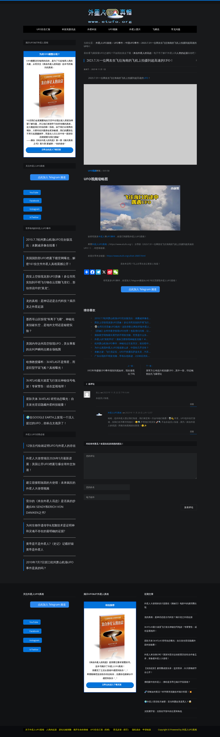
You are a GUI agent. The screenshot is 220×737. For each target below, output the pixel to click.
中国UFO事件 (132, 42)
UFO (102, 52)
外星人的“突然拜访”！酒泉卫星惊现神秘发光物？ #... (121, 339)
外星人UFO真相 (103, 42)
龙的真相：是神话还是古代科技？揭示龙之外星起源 (168, 617)
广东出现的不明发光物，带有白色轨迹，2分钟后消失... (122, 355)
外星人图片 (135, 29)
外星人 (170, 52)
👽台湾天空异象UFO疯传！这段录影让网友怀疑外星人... (123, 326)
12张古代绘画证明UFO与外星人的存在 (51, 446)
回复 (192, 404)
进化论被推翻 (65, 729)
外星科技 (91, 29)
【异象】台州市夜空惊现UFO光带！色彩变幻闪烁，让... (123, 330)
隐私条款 (136, 729)
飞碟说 (156, 29)
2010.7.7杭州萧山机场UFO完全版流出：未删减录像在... (123, 318)
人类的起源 (182, 52)
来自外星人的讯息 (142, 52)
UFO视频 (112, 29)
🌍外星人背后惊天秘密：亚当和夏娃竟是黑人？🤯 (167, 701)
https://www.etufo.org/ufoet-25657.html (126, 255)
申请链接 (147, 729)
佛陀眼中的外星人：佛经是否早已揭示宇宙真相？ (167, 681)
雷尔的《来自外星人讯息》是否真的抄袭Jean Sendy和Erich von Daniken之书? (50, 506)
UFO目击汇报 (43, 29)
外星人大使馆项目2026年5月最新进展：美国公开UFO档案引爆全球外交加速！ (50, 464)
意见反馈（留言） (121, 729)
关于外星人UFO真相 (34, 729)
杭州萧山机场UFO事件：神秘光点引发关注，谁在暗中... (123, 343)
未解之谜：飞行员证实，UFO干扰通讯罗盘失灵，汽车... (123, 351)
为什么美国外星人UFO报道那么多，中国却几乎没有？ (122, 347)
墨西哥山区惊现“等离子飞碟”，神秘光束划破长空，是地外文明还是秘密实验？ (50, 325)
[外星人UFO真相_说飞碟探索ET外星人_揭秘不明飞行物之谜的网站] (110, 15)
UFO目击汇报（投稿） (100, 729)
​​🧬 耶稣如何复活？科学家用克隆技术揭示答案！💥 (168, 691)
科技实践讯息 (69, 29)
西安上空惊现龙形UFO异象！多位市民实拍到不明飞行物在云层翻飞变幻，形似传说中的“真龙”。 (50, 282)
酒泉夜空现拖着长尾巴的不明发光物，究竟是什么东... (121, 335)
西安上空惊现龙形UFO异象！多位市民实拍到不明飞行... (123, 322)
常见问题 (175, 29)
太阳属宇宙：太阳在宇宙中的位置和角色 (163, 711)
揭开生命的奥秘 (80, 729)
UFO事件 (118, 42)
